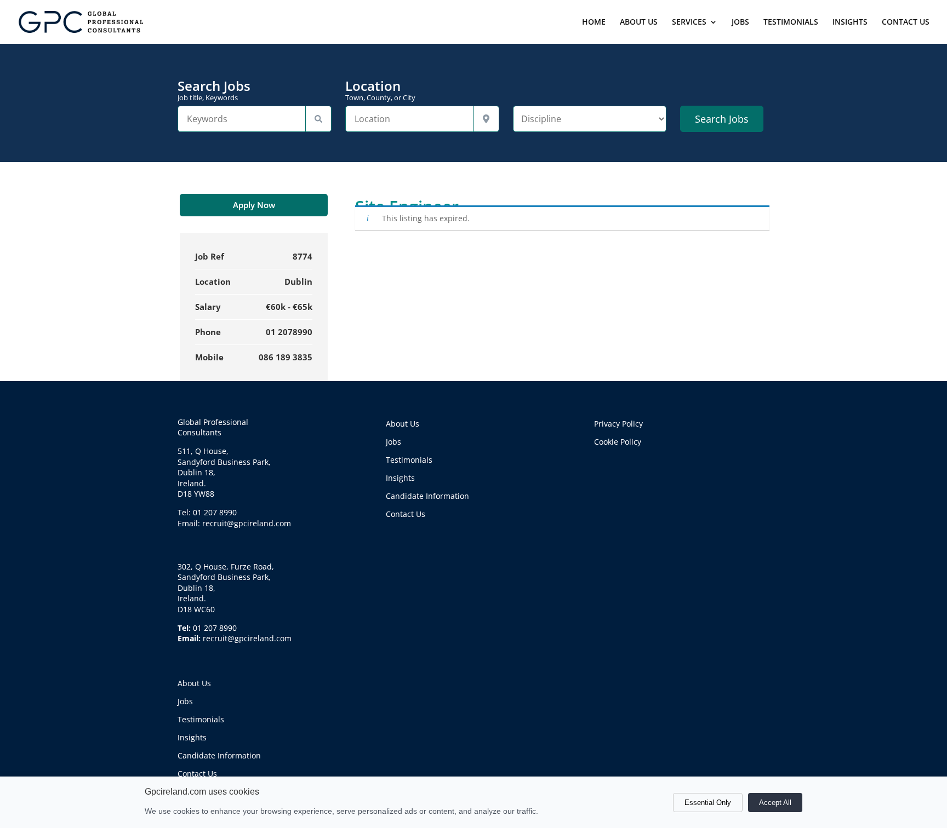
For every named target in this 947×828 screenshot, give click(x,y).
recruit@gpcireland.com (247, 638)
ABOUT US (639, 22)
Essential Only (707, 802)
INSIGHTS (850, 22)
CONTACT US (905, 22)
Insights (192, 737)
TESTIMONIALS (790, 22)
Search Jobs (214, 90)
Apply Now (254, 204)
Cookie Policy (617, 441)
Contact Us (197, 773)
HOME (594, 22)
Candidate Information (219, 755)
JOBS (740, 22)
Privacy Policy (618, 423)
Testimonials (201, 719)
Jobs (185, 701)
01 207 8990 (215, 628)
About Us (194, 683)
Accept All (775, 802)
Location (380, 90)
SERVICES (689, 22)
